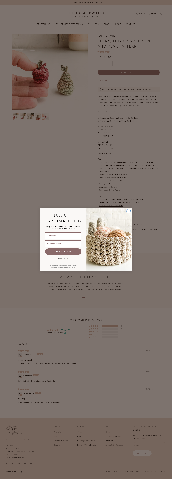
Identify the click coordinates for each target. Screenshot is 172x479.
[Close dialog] (129, 211)
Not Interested (63, 258)
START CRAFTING (63, 251)
